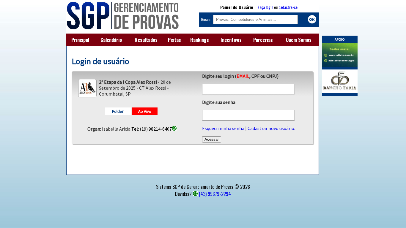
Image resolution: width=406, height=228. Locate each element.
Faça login (265, 7)
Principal (80, 39)
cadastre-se (288, 7)
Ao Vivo (144, 111)
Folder (118, 111)
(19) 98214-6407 (151, 129)
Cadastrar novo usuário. (271, 128)
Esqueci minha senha (223, 128)
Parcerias (263, 39)
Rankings (199, 39)
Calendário (111, 39)
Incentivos (231, 39)
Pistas (174, 39)
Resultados (146, 39)
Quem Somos (298, 39)
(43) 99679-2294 (215, 193)
